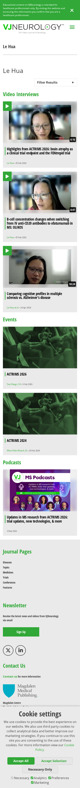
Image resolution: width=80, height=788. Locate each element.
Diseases (7, 562)
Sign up (21, 632)
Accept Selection (54, 761)
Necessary (21, 778)
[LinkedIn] (20, 650)
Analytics (40, 778)
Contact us (10, 676)
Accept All (21, 761)
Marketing (41, 782)
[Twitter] (8, 650)
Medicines (8, 572)
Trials (6, 577)
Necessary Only (40, 769)
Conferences (9, 582)
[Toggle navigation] (72, 27)
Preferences (60, 778)
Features (7, 587)
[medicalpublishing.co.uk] (20, 691)
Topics (6, 567)
